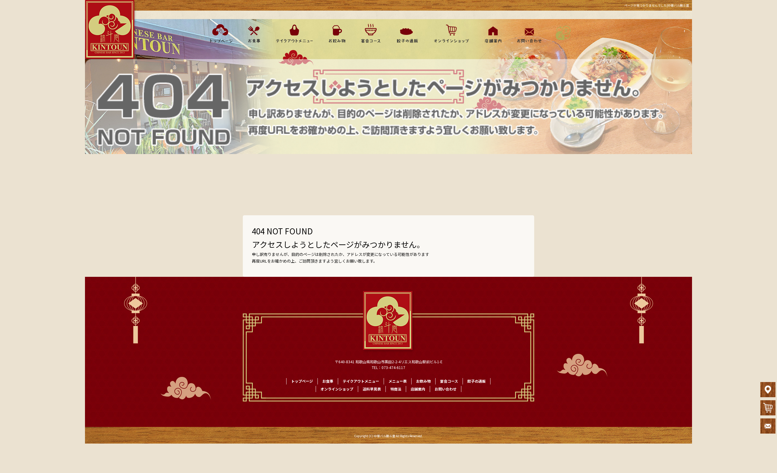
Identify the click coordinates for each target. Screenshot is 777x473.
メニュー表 (397, 381)
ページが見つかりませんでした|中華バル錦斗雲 (656, 5)
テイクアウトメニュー (294, 33)
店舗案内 (491, 33)
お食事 (253, 33)
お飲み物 (337, 33)
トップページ (219, 33)
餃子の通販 (405, 33)
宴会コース (370, 33)
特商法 (395, 388)
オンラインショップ (448, 33)
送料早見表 (372, 388)
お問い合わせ (528, 33)
